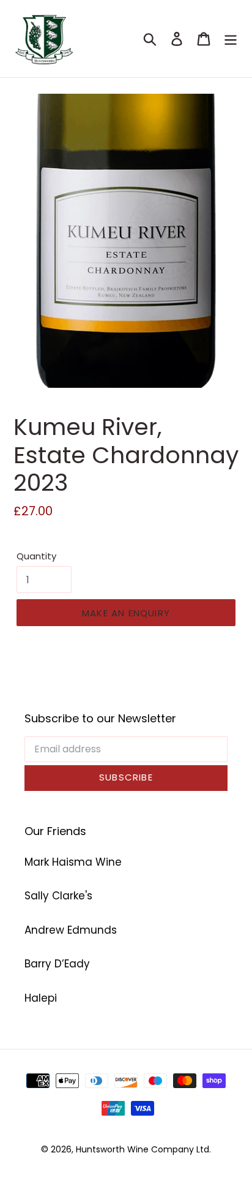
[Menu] (230, 39)
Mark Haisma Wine (73, 862)
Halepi (40, 998)
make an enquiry (126, 613)
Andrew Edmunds (70, 930)
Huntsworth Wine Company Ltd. (143, 1149)
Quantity (36, 556)
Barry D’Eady (57, 963)
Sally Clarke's (58, 895)
